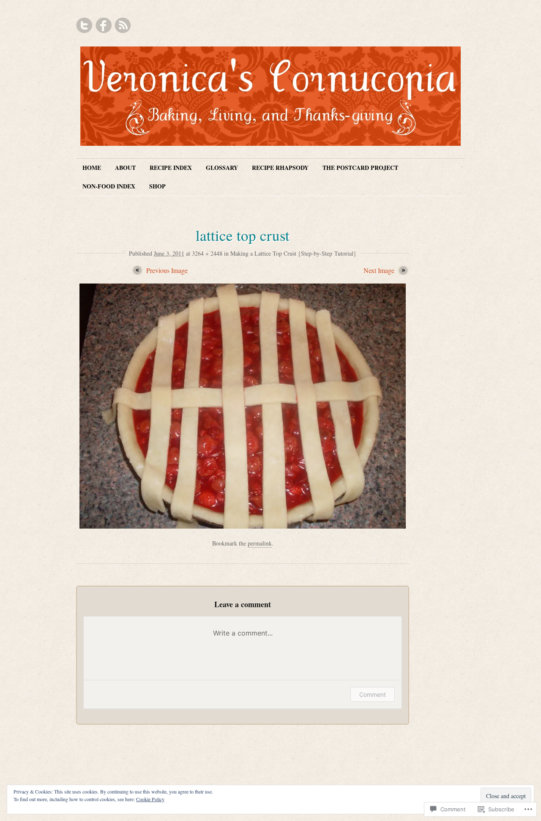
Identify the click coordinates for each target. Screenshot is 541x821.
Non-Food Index (108, 186)
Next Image (378, 270)
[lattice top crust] (242, 525)
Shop (157, 186)
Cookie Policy (150, 799)
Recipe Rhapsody (280, 167)
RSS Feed (122, 25)
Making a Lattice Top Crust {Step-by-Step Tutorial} (293, 253)
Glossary (222, 167)
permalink (260, 543)
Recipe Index (171, 167)
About (125, 167)
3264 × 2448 (207, 253)
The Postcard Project (360, 167)
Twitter (84, 25)
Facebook (103, 25)
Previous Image (167, 270)
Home (91, 167)
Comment (372, 694)
